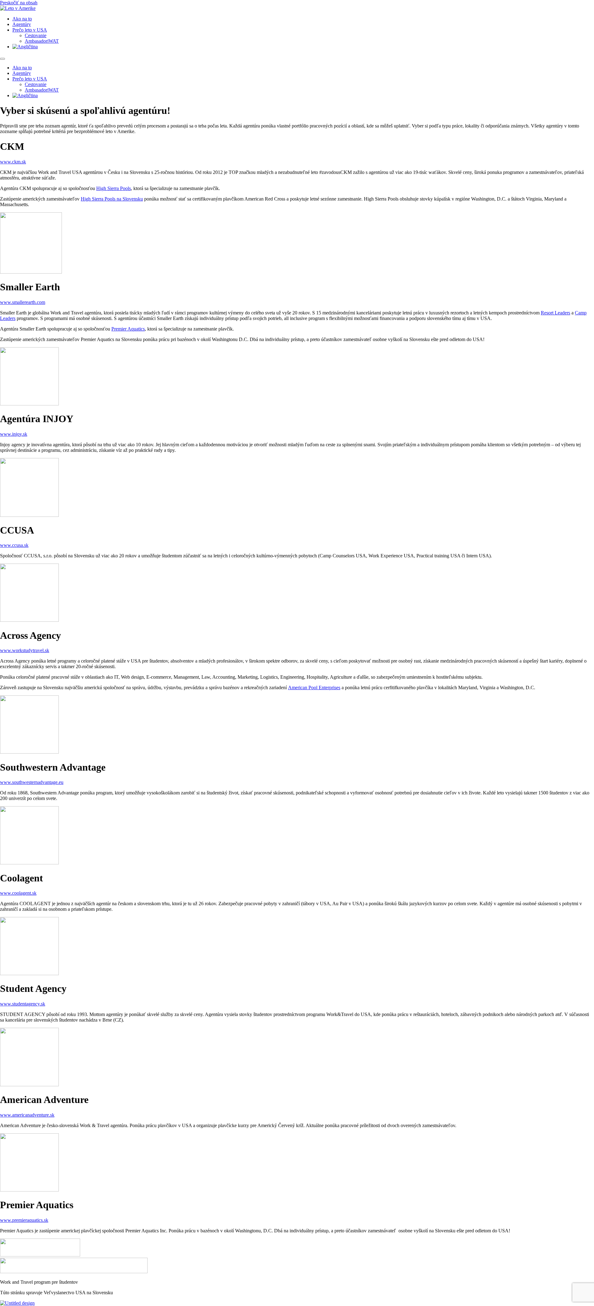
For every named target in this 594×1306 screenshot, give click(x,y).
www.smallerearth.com (22, 302)
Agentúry (21, 24)
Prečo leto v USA (29, 29)
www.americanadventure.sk (27, 1115)
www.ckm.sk (13, 161)
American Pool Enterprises (314, 687)
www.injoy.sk (13, 434)
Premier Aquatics (128, 328)
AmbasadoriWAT (42, 41)
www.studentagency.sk (22, 1003)
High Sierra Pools (113, 188)
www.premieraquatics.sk (24, 1220)
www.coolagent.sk (18, 893)
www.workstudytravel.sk (24, 650)
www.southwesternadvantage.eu (31, 782)
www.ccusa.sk (14, 545)
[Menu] (2, 59)
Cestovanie (35, 35)
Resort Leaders (555, 312)
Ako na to (22, 18)
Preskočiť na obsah (18, 2)
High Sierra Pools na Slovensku (112, 198)
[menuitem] (25, 46)
